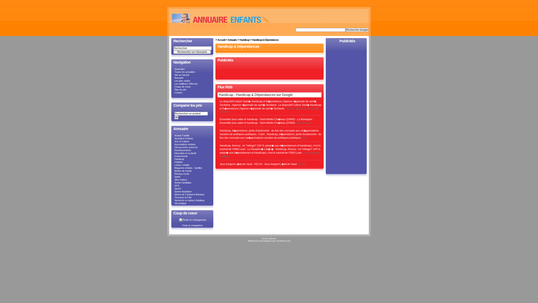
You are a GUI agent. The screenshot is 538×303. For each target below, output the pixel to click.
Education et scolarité (185, 153)
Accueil (221, 40)
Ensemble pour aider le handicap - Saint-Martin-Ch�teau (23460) (257, 122)
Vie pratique (180, 203)
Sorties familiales (182, 182)
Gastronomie (181, 156)
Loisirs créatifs (181, 165)
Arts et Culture (181, 141)
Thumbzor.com (283, 241)
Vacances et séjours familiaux (189, 200)
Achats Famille (181, 135)
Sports (177, 188)
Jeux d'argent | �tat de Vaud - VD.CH (241, 164)
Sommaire (179, 69)
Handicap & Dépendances (265, 40)
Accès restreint (269, 238)
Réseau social (181, 174)
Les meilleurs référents (186, 83)
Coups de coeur (182, 86)
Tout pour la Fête (183, 197)
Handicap (179, 159)
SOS (176, 185)
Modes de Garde (183, 171)
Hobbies (178, 162)
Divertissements (182, 150)
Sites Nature (180, 179)
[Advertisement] (269, 71)
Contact (178, 92)
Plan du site (180, 89)
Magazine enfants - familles (188, 168)
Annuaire (178, 78)
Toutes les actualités (184, 72)
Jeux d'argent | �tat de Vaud (280, 164)
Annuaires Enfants (183, 138)
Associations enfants (185, 144)
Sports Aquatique (183, 191)
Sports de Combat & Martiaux (189, 194)
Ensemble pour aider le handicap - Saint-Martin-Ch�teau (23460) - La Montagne (266, 119)
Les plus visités (182, 81)
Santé (177, 176)
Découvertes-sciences (186, 147)
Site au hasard (181, 75)
